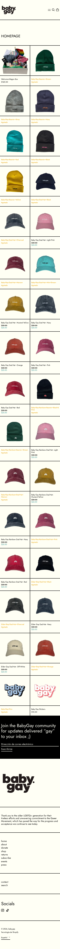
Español (4, 937)
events (4, 861)
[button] (53, 9)
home (4, 841)
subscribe (6, 858)
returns (4, 854)
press (3, 864)
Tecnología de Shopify (9, 932)
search (4, 885)
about (4, 844)
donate (4, 847)
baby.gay (11, 929)
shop (3, 851)
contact (4, 882)
